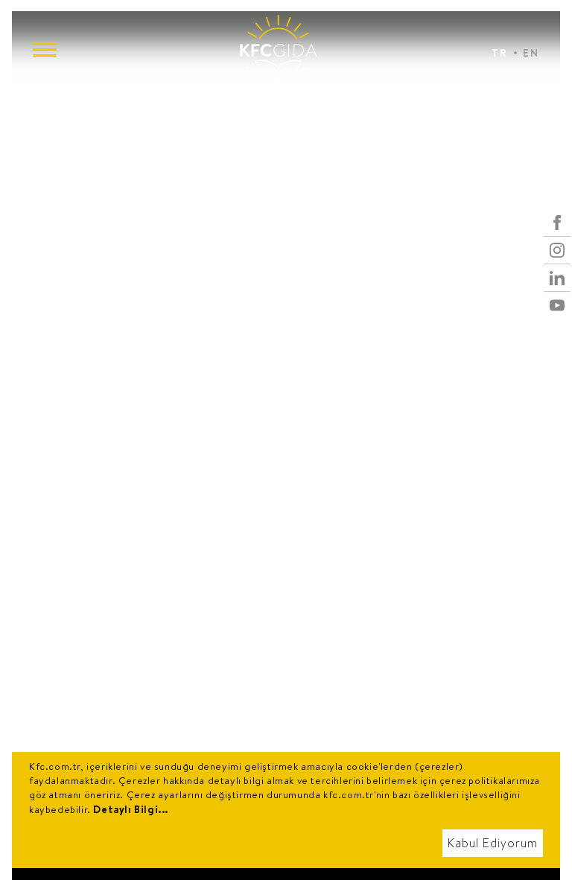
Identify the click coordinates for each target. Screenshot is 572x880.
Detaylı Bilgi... (130, 809)
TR (500, 52)
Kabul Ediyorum (493, 843)
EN (531, 52)
